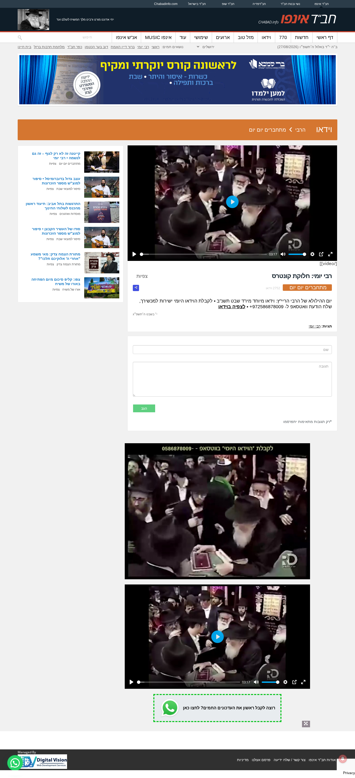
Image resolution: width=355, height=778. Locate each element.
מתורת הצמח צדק (68, 264)
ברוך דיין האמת (123, 47)
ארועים (223, 37)
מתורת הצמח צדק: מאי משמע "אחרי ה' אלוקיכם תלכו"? (55, 256)
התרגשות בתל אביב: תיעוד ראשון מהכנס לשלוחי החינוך (53, 206)
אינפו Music (158, 37)
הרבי (300, 130)
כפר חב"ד (74, 47)
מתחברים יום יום (267, 130)
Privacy (349, 773)
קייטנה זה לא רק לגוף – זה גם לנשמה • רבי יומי (56, 155)
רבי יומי (143, 47)
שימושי (201, 37)
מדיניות (243, 760)
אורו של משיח (71, 289)
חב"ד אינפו (321, 4)
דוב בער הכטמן (96, 47)
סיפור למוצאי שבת (68, 189)
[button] (15, 763)
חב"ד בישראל (197, 4)
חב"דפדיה (259, 4)
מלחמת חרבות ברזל (49, 47)
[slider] (203, 254)
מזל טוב (246, 37)
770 (283, 37)
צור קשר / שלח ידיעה (290, 760)
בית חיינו (24, 47)
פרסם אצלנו (261, 760)
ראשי (155, 47)
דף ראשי (325, 37)
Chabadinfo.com (166, 4)
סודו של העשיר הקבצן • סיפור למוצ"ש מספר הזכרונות (56, 231)
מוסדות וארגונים (70, 214)
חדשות (301, 37)
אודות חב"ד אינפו (322, 760)
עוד (183, 37)
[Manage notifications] (343, 759)
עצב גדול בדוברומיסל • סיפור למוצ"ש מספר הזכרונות (56, 181)
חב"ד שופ (228, 4)
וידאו (266, 37)
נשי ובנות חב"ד (290, 4)
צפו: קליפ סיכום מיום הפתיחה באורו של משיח (55, 281)
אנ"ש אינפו (126, 37)
